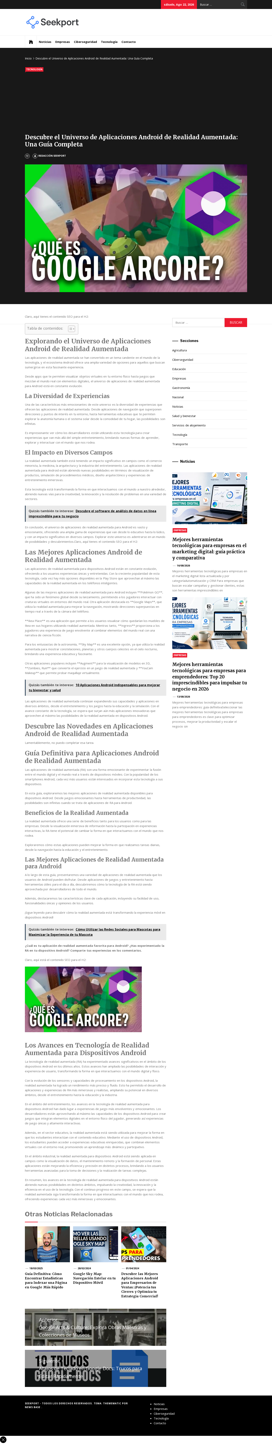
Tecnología (109, 42)
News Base (33, 1407)
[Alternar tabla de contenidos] (69, 328)
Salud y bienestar (184, 416)
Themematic (112, 1403)
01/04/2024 (132, 1268)
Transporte (180, 444)
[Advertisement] (136, 103)
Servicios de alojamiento (189, 425)
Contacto (128, 42)
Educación (179, 369)
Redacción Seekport (52, 155)
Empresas (62, 42)
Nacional (178, 397)
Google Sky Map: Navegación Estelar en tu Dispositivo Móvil (94, 1278)
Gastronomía (181, 388)
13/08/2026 (183, 696)
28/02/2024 (84, 1268)
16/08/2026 (183, 565)
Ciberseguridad (85, 42)
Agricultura (179, 350)
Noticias (45, 42)
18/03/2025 (36, 1268)
